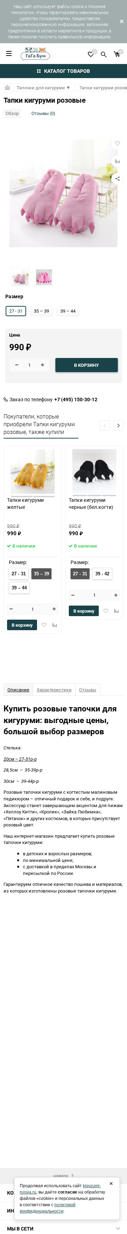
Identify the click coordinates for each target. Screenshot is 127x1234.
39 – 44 (19, 587)
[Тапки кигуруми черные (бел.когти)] (94, 471)
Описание (18, 689)
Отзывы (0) (43, 113)
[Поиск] (104, 53)
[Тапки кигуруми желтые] (33, 471)
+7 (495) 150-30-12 (75, 399)
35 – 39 (41, 573)
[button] (118, 425)
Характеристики (54, 689)
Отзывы (87, 689)
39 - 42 (102, 573)
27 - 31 (19, 573)
